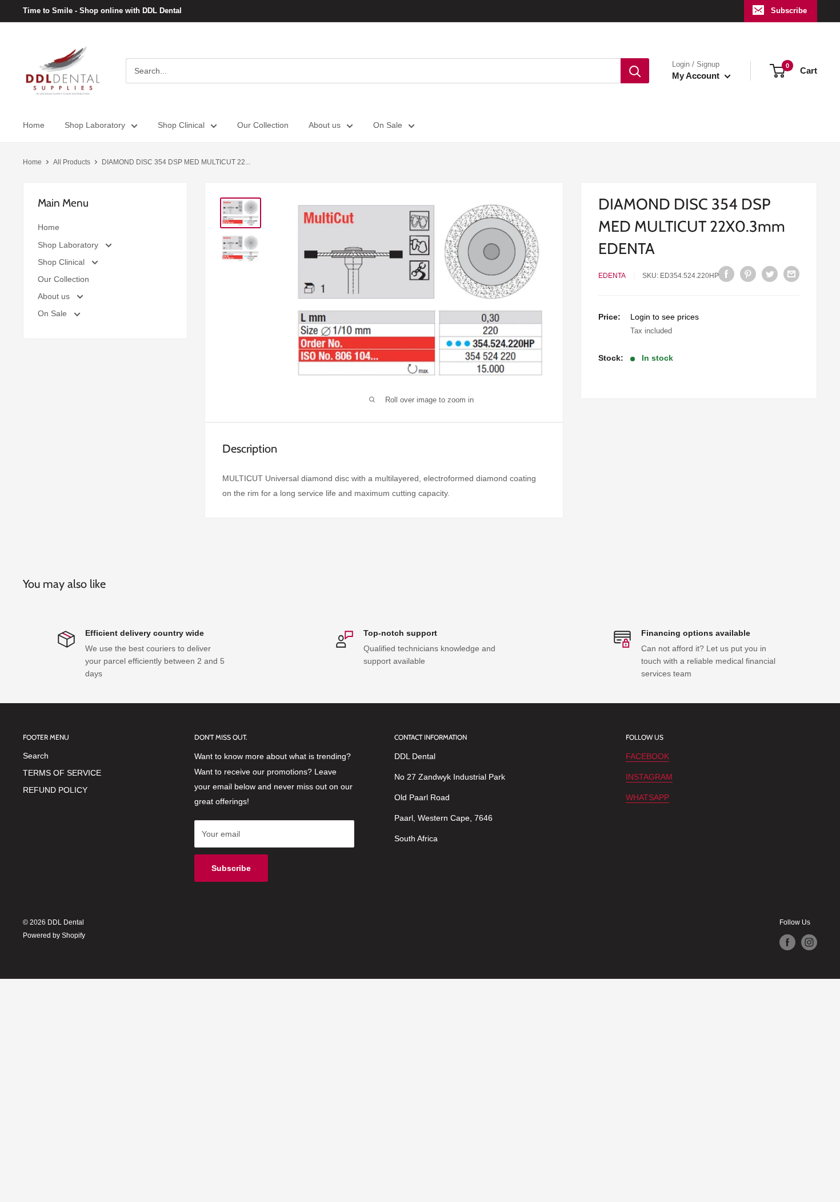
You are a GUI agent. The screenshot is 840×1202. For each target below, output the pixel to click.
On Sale (387, 125)
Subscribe (789, 10)
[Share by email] (791, 274)
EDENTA (612, 276)
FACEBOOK (647, 756)
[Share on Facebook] (726, 274)
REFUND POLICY (55, 789)
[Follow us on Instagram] (809, 942)
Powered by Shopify (54, 935)
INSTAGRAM (649, 776)
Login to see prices (664, 316)
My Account (697, 75)
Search (36, 755)
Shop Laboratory (95, 125)
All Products (71, 162)
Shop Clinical (181, 125)
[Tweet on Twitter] (770, 274)
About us (325, 125)
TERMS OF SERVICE (62, 772)
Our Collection (263, 125)
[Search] (635, 70)
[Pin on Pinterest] (748, 274)
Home (34, 125)
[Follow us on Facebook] (787, 942)
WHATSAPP (647, 797)
